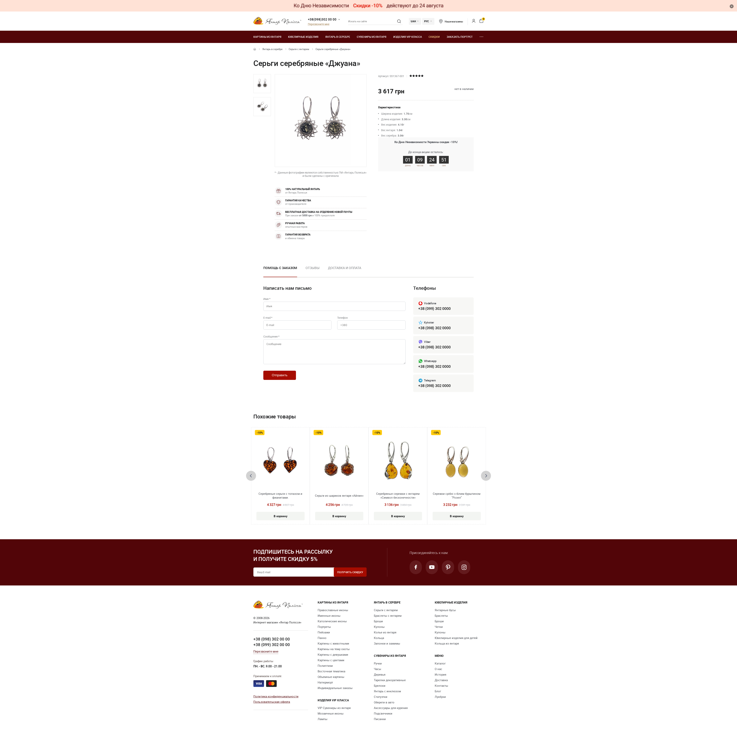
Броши (378, 621)
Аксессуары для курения (391, 708)
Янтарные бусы (445, 610)
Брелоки (379, 685)
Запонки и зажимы (387, 643)
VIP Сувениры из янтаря (334, 708)
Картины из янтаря (267, 37)
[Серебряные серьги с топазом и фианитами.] (280, 462)
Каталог (440, 663)
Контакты (441, 685)
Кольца (379, 638)
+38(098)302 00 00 (322, 19)
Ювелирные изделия (303, 37)
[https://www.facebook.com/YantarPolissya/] (416, 567)
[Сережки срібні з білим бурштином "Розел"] (456, 462)
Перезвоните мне (318, 24)
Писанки (380, 719)
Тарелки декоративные (390, 680)
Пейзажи (324, 632)
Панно (322, 638)
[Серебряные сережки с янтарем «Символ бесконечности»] (398, 462)
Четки (439, 627)
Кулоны (379, 627)
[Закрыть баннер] (732, 6)
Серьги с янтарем (299, 49)
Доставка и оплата (344, 268)
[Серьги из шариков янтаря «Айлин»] (339, 462)
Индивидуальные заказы (335, 688)
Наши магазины (454, 21)
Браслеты (441, 615)
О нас (438, 669)
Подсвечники (383, 713)
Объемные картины (331, 677)
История (440, 674)
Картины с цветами (331, 660)
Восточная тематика (331, 671)
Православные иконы (333, 610)
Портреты (324, 627)
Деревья (379, 674)
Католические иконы (332, 621)
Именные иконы (329, 615)
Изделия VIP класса (407, 37)
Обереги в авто (384, 702)
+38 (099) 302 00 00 (271, 644)
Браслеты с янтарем (388, 615)
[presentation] (251, 476)
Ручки (378, 663)
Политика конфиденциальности (275, 696)
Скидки (434, 37)
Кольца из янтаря (447, 643)
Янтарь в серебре (337, 37)
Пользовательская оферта (271, 702)
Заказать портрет (460, 37)
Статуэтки (380, 697)
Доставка (441, 680)
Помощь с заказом (280, 268)
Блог (438, 691)
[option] (262, 83)
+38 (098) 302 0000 (434, 327)
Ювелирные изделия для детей (456, 638)
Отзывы (312, 268)
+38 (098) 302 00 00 (271, 639)
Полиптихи (325, 666)
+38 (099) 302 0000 (434, 308)
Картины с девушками (333, 654)
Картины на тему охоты (334, 649)
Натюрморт (325, 682)
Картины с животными (333, 643)
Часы (377, 669)
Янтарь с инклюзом (387, 691)
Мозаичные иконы (331, 713)
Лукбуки (440, 697)
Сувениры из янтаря (371, 37)
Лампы (322, 719)
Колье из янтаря (385, 632)
